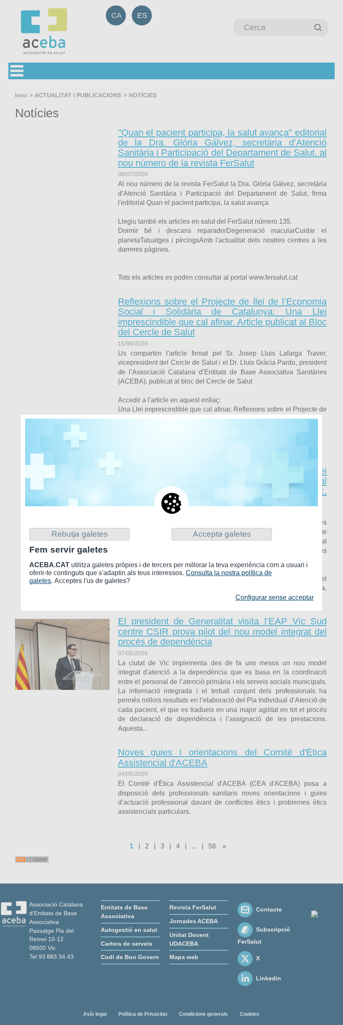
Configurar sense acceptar (274, 597)
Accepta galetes (222, 534)
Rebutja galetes (79, 534)
